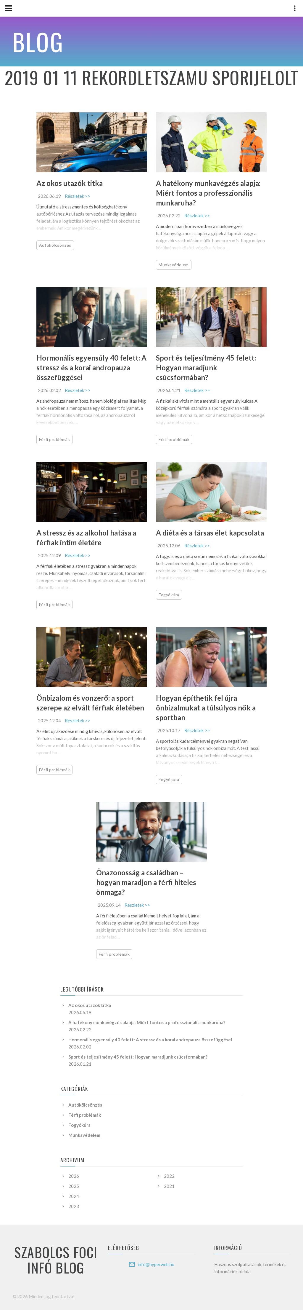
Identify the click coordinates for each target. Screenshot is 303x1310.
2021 (169, 1186)
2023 (73, 1206)
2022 (169, 1176)
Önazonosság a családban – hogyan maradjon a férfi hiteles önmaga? (146, 882)
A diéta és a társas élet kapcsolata (210, 532)
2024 (73, 1196)
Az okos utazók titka (69, 183)
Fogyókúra (169, 594)
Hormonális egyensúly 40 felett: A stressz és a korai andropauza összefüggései (91, 367)
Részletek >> (77, 196)
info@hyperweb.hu (156, 1264)
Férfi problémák (54, 439)
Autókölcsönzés (55, 245)
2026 (73, 1176)
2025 (73, 1186)
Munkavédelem (174, 264)
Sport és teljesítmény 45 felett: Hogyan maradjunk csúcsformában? (206, 367)
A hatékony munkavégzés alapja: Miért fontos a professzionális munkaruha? (208, 193)
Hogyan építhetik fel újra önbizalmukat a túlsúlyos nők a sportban (206, 708)
